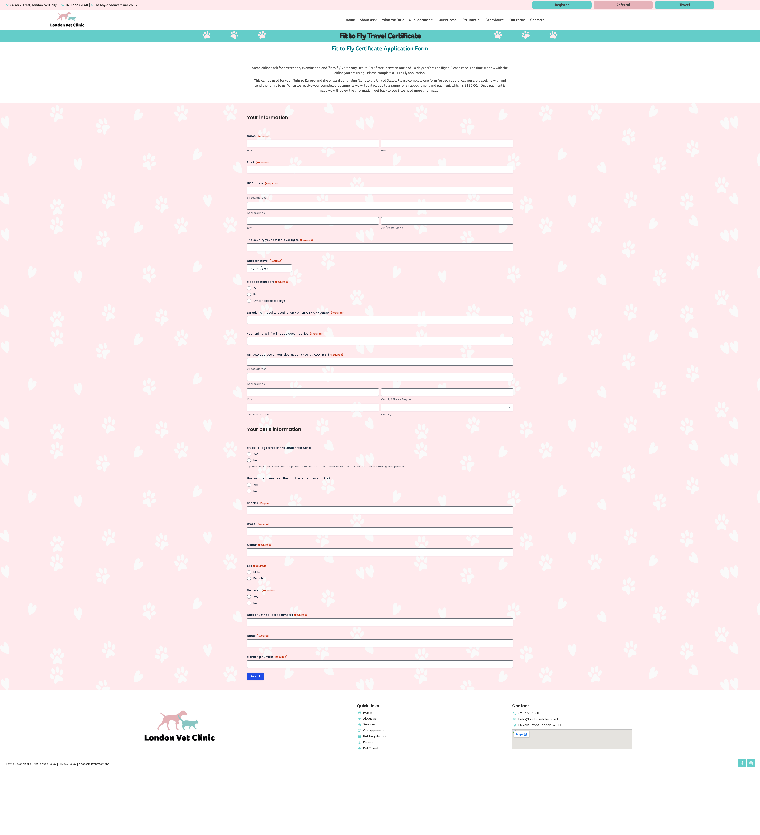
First (249, 150)
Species (259, 503)
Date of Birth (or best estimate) (277, 615)
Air (255, 288)
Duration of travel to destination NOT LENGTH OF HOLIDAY (295, 313)
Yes (255, 454)
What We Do (391, 20)
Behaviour (494, 20)
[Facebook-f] (742, 763)
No (255, 460)
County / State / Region (396, 399)
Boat (256, 294)
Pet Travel (470, 20)
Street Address (256, 198)
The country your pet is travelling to (280, 240)
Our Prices (447, 20)
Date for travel (265, 261)
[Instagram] (751, 763)
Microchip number (267, 657)
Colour (259, 545)
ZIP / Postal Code (392, 228)
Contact (536, 20)
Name (258, 636)
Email (258, 162)
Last (383, 150)
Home (350, 20)
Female (258, 578)
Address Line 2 (256, 213)
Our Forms (517, 20)
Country (386, 414)
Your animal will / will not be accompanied (285, 334)
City (249, 228)
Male (256, 572)
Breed (258, 524)
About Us (367, 20)
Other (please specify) (269, 301)
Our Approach (419, 20)
